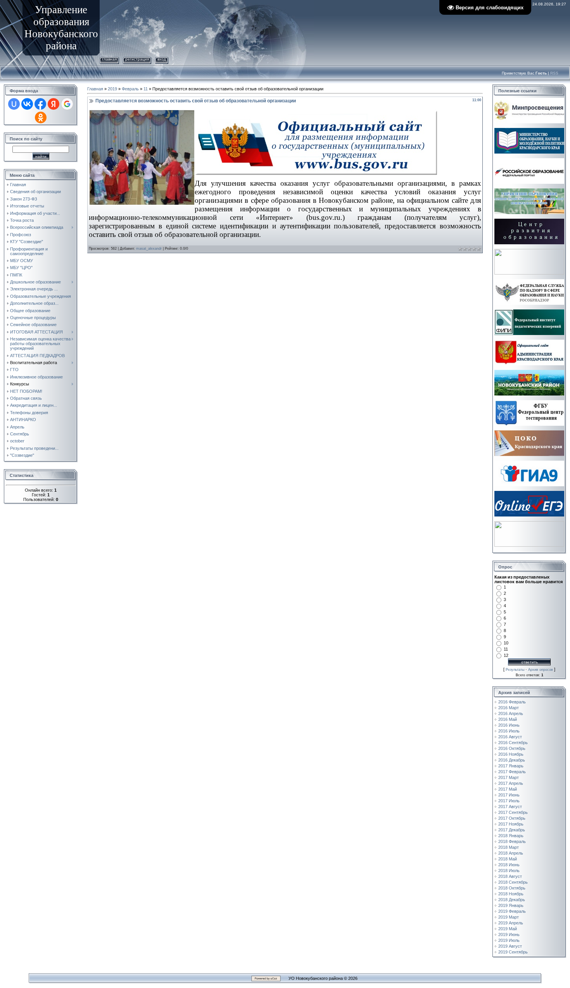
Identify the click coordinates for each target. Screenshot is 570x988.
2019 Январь (510, 905)
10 (506, 643)
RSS (554, 73)
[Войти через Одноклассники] (41, 117)
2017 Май (507, 789)
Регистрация (137, 59)
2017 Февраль (512, 771)
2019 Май (507, 928)
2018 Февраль (512, 841)
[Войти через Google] (67, 104)
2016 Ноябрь (510, 754)
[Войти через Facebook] (40, 104)
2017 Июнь (509, 795)
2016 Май (507, 719)
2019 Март (508, 917)
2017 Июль (509, 800)
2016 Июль (509, 731)
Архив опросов (540, 670)
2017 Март (508, 777)
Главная (109, 59)
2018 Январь (510, 835)
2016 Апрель (510, 713)
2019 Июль (509, 940)
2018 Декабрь (511, 899)
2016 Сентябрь (513, 742)
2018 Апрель (510, 853)
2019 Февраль (512, 911)
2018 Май (507, 859)
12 (506, 655)
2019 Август (510, 946)
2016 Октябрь (511, 748)
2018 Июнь (509, 864)
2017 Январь (510, 765)
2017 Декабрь (511, 829)
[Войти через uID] (14, 104)
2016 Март (508, 707)
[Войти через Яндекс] (53, 104)
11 (145, 88)
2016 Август (510, 736)
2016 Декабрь (511, 760)
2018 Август (510, 876)
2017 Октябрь (511, 818)
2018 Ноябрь (510, 893)
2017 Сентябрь (513, 812)
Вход (161, 59)
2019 (112, 88)
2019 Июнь (509, 934)
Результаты (515, 670)
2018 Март (508, 847)
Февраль (130, 88)
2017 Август (510, 806)
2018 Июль (509, 870)
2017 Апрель (510, 783)
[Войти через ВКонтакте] (27, 104)
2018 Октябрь (511, 888)
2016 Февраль (512, 702)
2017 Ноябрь (510, 824)
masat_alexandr (149, 248)
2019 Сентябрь (513, 952)
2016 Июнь (509, 725)
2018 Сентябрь (513, 882)
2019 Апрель (510, 923)
